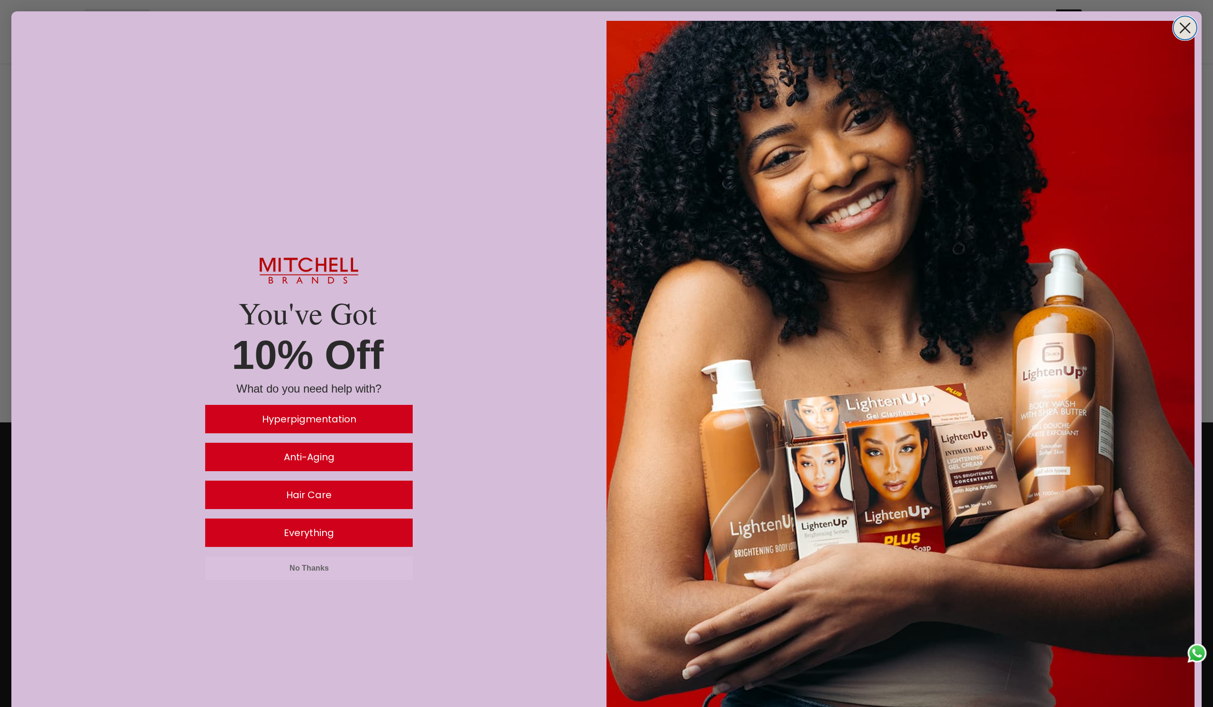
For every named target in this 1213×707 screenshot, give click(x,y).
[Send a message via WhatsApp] (1197, 653)
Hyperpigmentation (309, 419)
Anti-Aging (309, 457)
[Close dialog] (1185, 28)
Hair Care (309, 494)
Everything (309, 532)
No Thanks (309, 568)
